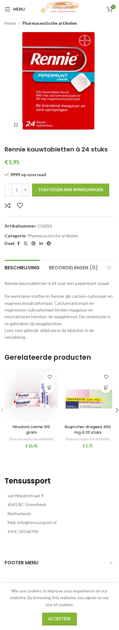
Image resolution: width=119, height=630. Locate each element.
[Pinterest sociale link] (34, 243)
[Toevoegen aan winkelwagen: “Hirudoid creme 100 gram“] (49, 387)
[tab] (22, 267)
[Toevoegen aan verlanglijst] (20, 205)
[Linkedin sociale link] (41, 243)
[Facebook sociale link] (18, 243)
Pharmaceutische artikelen (49, 23)
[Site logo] (59, 8)
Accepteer (59, 618)
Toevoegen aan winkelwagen (70, 189)
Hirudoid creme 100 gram (31, 429)
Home (10, 23)
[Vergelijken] (8, 205)
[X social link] (26, 243)
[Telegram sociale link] (49, 243)
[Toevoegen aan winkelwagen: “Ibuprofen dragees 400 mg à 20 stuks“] (106, 387)
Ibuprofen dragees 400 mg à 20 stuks (88, 429)
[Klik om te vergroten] (16, 125)
